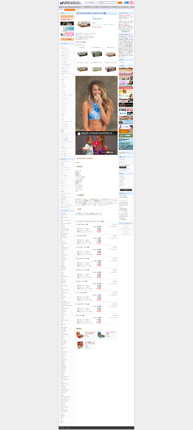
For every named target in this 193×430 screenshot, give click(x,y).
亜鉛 (62, 119)
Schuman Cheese (64, 383)
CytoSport (62, 262)
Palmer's (62, 353)
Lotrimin (62, 317)
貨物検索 (82, 7)
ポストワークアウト (65, 169)
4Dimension (62, 213)
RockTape (62, 375)
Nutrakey (62, 349)
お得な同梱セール (65, 71)
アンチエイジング (64, 177)
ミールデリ (126, 231)
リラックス (63, 183)
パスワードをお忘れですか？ (125, 168)
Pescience (62, 357)
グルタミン (64, 85)
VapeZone (62, 415)
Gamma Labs (63, 282)
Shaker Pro (62, 388)
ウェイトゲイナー (64, 97)
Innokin (61, 295)
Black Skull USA (63, 234)
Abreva (61, 216)
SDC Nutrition (63, 386)
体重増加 (62, 163)
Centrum (62, 246)
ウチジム (126, 226)
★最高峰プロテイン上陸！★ (67, 26)
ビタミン (62, 101)
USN (61, 412)
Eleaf (61, 270)
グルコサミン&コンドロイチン (67, 141)
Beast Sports (63, 227)
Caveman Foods (63, 243)
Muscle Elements (63, 327)
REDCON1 (62, 369)
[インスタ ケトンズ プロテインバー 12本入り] (80, 338)
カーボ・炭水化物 (64, 137)
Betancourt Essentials (64, 229)
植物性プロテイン (65, 55)
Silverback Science (64, 389)
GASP (61, 283)
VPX (61, 420)
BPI (61, 239)
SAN (61, 380)
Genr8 (61, 288)
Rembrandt (62, 370)
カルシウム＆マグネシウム (67, 121)
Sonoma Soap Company (65, 396)
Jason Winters (63, 304)
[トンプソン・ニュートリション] (126, 132)
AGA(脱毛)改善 (64, 197)
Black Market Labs (64, 233)
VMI (61, 418)
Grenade (62, 291)
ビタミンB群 (64, 105)
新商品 (105, 24)
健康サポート (63, 195)
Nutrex (61, 350)
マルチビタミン (65, 103)
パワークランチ (96, 20)
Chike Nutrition (63, 249)
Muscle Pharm (63, 330)
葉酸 (62, 114)
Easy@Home (63, 266)
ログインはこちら (70, 9)
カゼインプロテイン (66, 53)
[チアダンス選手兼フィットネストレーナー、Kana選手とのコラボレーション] (126, 84)
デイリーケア (63, 149)
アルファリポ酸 (64, 126)
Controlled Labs (63, 255)
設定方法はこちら (126, 31)
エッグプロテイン (65, 57)
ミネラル (62, 117)
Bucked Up (62, 242)
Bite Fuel (62, 231)
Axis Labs (62, 226)
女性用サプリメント (65, 203)
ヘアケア (62, 145)
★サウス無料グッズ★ (66, 64)
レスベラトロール (64, 127)
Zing (61, 422)
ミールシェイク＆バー (65, 133)
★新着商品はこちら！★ (67, 31)
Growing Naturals (64, 292)
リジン (63, 89)
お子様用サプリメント (65, 147)
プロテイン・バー (64, 171)
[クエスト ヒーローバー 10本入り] (101, 338)
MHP (61, 323)
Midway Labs (63, 324)
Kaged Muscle (63, 311)
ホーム (63, 7)
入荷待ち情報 (122, 62)
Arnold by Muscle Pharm (65, 220)
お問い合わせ (111, 7)
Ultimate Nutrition (63, 409)
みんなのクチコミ (120, 7)
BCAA (63, 81)
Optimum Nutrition (64, 352)
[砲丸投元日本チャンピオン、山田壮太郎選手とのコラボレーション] (126, 79)
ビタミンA (64, 109)
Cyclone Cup (63, 259)
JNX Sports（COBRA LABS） (66, 305)
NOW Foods (62, 347)
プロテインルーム (126, 230)
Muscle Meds (63, 328)
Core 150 (62, 256)
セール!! (73, 7)
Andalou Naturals (64, 217)
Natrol (61, 338)
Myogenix (62, 336)
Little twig (62, 315)
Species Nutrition (63, 401)
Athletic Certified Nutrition (65, 223)
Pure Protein (63, 365)
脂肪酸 (62, 131)
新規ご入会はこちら (123, 170)
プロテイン (63, 46)
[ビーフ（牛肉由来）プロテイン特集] (126, 119)
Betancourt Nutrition (64, 230)
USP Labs (62, 414)
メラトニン (63, 143)
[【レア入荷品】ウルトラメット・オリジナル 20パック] (80, 348)
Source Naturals (63, 398)
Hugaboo (62, 294)
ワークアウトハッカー (125, 233)
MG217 (61, 321)
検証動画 (129, 7)
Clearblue (62, 252)
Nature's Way (63, 343)
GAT (61, 286)
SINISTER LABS (63, 391)
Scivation (62, 385)
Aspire (61, 221)
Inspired (62, 298)
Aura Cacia (62, 224)
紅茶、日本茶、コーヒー (66, 153)
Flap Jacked (62, 279)
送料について (101, 7)
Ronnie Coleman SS (64, 376)
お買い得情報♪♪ (64, 62)
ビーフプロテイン (65, 59)
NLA (61, 346)
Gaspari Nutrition (63, 285)
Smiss (61, 394)
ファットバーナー (64, 99)
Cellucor (62, 244)
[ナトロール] (126, 128)
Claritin (61, 250)
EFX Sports (62, 269)
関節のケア (63, 181)
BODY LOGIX (63, 237)
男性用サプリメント (65, 201)
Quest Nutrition (63, 367)
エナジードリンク (64, 135)
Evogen (62, 273)
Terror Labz (62, 405)
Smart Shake (63, 392)
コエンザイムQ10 (64, 124)
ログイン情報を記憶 (125, 165)
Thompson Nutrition (64, 407)
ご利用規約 (121, 176)
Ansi (61, 218)
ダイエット (63, 173)
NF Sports (62, 344)
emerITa (62, 272)
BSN (61, 240)
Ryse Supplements (64, 379)
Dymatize (62, 265)
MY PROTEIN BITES (64, 334)
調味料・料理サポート (65, 207)
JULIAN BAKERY (63, 308)
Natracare (62, 337)
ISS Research (63, 301)
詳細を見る (88, 336)
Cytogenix (62, 260)
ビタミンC (64, 107)
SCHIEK (62, 382)
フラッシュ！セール (66, 66)
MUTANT (62, 333)
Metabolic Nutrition (64, 320)
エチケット (63, 187)
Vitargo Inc (62, 417)
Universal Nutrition (64, 411)
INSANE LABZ (63, 297)
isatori (61, 299)
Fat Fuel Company (64, 276)
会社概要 (121, 182)
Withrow (62, 421)
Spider (61, 402)
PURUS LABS (63, 366)
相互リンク (121, 186)
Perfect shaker (63, 354)
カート (125, 189)
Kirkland (62, 312)
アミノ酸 (62, 79)
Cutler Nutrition (63, 257)
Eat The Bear (63, 268)
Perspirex (62, 356)
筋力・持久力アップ (65, 161)
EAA (62, 83)
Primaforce (62, 360)
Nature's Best (63, 340)
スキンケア (63, 179)
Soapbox (62, 395)
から (99, 27)
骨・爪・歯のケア (64, 175)
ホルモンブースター (65, 185)
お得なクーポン (65, 69)
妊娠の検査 (63, 199)
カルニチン (64, 91)
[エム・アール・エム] (126, 115)
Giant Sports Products (64, 289)
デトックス (63, 189)
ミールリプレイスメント (66, 193)
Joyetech (62, 307)
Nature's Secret (63, 341)
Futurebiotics (63, 281)
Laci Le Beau (63, 314)
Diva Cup (62, 263)
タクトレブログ (126, 228)
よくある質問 (92, 7)
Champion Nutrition (64, 247)
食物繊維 (62, 130)
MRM (61, 325)
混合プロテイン (65, 48)
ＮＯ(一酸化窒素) (64, 139)
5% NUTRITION (63, 214)
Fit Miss (61, 278)
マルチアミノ (64, 93)
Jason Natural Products (65, 302)
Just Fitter (62, 310)
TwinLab (62, 408)
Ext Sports (62, 275)
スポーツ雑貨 (63, 155)
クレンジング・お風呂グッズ (66, 205)
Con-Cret (62, 253)
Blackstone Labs (63, 236)
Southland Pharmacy (64, 399)
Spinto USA (62, 404)
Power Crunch (63, 359)
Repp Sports (63, 372)
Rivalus (61, 373)
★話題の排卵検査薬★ (67, 36)
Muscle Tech (63, 331)
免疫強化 (62, 191)
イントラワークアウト (65, 167)
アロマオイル (63, 151)
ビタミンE (64, 111)
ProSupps (62, 363)
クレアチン (64, 87)
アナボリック (63, 165)
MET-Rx (62, 318)
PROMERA (62, 362)
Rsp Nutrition (63, 378)
